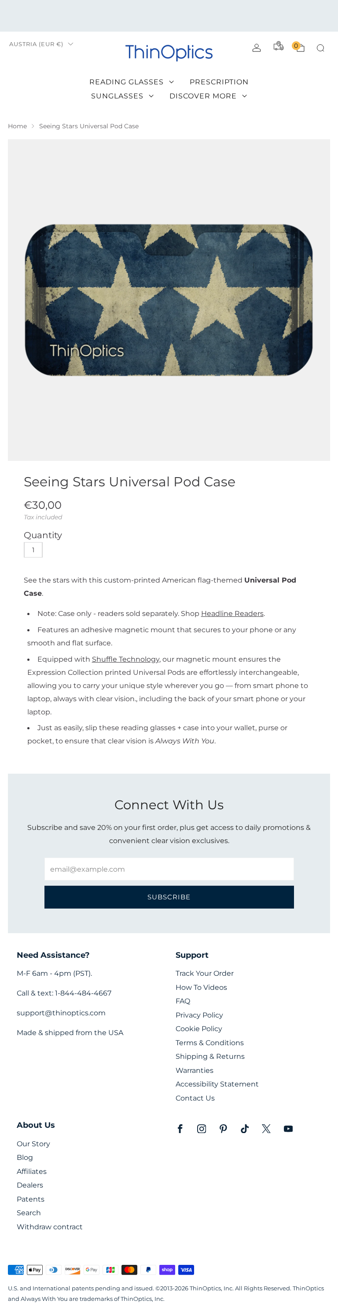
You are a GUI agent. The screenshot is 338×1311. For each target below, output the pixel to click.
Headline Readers (232, 613)
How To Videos (201, 987)
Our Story (33, 1144)
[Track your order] (278, 45)
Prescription (219, 82)
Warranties (194, 1070)
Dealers (30, 1185)
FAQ (183, 1001)
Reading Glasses (126, 82)
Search (29, 1213)
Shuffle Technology (125, 659)
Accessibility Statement (217, 1084)
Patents (30, 1199)
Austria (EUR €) (36, 44)
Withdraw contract (50, 1227)
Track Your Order (205, 973)
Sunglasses (117, 96)
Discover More (203, 96)
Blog (25, 1157)
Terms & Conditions (210, 1043)
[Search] (320, 47)
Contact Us (195, 1098)
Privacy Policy (199, 1015)
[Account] (256, 47)
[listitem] (168, 15)
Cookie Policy (199, 1029)
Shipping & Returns (210, 1056)
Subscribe (169, 897)
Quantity (43, 535)
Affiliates (32, 1171)
